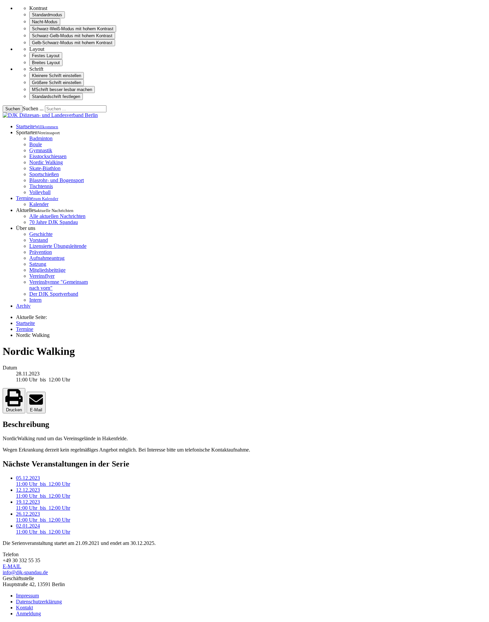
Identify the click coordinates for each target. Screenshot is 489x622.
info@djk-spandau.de (25, 572)
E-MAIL (12, 566)
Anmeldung (28, 613)
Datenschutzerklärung (39, 601)
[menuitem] (37, 126)
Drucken (14, 409)
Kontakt (24, 607)
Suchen (12, 108)
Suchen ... (33, 108)
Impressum (27, 595)
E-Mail (36, 409)
